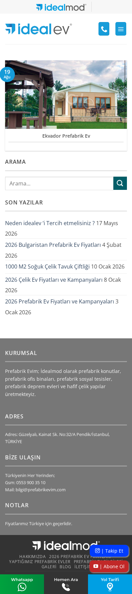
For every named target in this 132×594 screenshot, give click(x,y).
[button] (120, 29)
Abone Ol (111, 566)
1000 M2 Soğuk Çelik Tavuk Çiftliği (47, 266)
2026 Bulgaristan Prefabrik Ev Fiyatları (53, 245)
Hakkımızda (32, 556)
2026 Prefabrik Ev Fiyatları (80, 556)
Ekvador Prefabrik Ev (66, 136)
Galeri (49, 567)
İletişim (83, 567)
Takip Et (111, 551)
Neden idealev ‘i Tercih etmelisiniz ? (50, 223)
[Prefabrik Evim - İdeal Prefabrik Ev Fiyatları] (38, 29)
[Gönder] (120, 183)
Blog (65, 567)
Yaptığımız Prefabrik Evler (39, 562)
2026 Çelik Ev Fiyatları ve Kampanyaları (54, 279)
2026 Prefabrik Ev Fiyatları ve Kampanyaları (59, 301)
